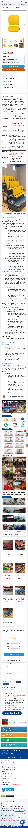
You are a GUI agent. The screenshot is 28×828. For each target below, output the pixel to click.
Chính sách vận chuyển (6, 776)
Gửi (18, 681)
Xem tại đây (16, 59)
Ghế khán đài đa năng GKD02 (20, 576)
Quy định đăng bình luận (8, 681)
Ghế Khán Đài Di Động (21, 4)
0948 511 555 (7, 707)
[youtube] (14, 757)
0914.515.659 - (8, 709)
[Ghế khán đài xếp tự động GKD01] (20, 545)
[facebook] (17, 757)
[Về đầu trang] (27, 445)
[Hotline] (27, 434)
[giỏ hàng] (27, 431)
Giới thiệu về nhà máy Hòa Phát (8, 762)
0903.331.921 (22, 709)
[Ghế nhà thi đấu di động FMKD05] (8, 568)
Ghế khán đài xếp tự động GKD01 (20, 553)
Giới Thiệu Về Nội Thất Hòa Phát (8, 767)
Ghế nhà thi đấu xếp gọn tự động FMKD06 (8, 621)
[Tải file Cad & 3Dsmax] (14, 713)
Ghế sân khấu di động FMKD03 (15, 396)
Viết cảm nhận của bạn (14, 654)
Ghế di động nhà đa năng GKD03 (8, 553)
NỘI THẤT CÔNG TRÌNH (10, 4)
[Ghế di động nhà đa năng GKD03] (8, 545)
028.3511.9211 (17, 785)
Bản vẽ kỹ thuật (9, 753)
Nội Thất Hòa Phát (6, 365)
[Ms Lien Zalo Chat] (27, 440)
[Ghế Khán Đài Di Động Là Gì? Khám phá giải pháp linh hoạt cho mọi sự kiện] (5, 722)
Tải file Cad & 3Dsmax (13, 69)
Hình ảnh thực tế (11, 750)
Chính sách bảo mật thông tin (7, 773)
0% (19, 643)
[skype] (20, 757)
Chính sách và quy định (20, 752)
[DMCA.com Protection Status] (14, 796)
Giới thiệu (18, 750)
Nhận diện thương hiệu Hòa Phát (8, 766)
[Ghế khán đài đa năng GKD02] (20, 568)
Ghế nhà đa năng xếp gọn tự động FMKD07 (8, 599)
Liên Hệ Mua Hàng (5, 764)
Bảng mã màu (11, 752)
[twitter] (8, 757)
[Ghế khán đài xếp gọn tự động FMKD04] (20, 590)
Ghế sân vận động (6, 223)
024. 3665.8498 (16, 784)
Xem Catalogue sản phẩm (13, 66)
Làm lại (6, 684)
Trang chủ (3, 4)
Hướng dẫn (4, 752)
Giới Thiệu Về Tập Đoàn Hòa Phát (8, 769)
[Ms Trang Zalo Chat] (27, 443)
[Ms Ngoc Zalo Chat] (27, 437)
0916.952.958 (15, 709)
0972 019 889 (14, 707)
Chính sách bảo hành (5, 775)
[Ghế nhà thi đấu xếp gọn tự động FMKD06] (8, 613)
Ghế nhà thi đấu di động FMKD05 (8, 576)
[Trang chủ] (2, 1)
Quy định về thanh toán (6, 780)
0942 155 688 (21, 707)
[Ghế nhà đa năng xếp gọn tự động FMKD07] (8, 590)
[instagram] (11, 757)
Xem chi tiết (16, 62)
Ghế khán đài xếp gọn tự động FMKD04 (20, 599)
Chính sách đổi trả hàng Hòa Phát (8, 778)
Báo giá (3, 753)
